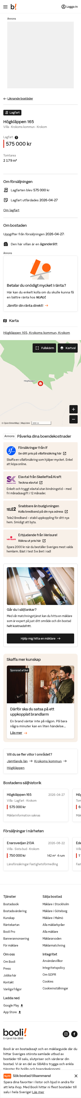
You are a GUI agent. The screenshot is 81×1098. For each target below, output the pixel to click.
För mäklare (10, 945)
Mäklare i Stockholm (56, 904)
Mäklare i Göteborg (55, 911)
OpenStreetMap (11, 423)
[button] (40, 383)
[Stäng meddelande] (76, 1076)
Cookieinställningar (55, 988)
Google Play (11, 1005)
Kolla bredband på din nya (43, 511)
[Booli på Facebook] (74, 1034)
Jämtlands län (17, 761)
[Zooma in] (73, 409)
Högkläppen (16, 768)
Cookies (48, 981)
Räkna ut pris (37, 541)
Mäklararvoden (52, 938)
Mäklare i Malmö (53, 918)
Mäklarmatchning (54, 945)
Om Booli (9, 962)
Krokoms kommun (48, 761)
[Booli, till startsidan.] (14, 7)
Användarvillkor (53, 961)
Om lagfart (11, 210)
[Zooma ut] (73, 419)
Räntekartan (11, 925)
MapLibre (25, 423)
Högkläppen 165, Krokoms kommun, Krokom (36, 333)
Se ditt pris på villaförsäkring (42, 453)
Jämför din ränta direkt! (25, 305)
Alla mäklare (50, 932)
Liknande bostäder (20, 98)
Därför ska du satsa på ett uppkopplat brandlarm (32, 711)
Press (7, 968)
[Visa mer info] (16, 137)
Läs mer (38, 1092)
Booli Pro (9, 932)
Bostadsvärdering (15, 911)
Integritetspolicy (54, 968)
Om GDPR (49, 975)
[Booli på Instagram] (66, 1034)
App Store (10, 1012)
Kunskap (9, 918)
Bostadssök (11, 904)
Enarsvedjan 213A (20, 843)
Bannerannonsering (16, 938)
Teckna (39, 483)
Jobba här (9, 975)
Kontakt (8, 982)
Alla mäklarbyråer (54, 925)
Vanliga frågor (12, 989)
